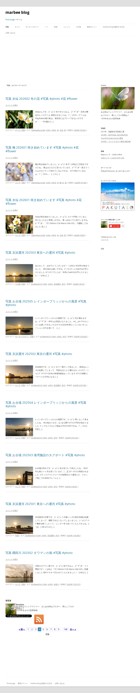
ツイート (105, 239)
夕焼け (56, 584)
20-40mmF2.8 (36, 284)
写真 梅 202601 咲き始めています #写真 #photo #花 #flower (42, 149)
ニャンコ (66, 27)
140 (65, 629)
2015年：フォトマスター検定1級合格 (116, 141)
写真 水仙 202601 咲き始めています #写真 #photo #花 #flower (43, 201)
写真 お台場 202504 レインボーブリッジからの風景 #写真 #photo (45, 404)
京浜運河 (57, 284)
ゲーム (18, 130)
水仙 (61, 130)
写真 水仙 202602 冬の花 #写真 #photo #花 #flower (41, 98)
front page (11, 683)
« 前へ (22, 629)
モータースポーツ (32, 27)
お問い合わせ (10, 33)
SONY (48, 130)
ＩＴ (46, 27)
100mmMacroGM (38, 130)
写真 (7, 27)
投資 (55, 27)
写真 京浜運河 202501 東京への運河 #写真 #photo (40, 504)
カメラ (17, 27)
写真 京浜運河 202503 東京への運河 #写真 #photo (40, 252)
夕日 (63, 284)
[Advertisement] (70, 60)
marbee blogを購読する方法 (113, 27)
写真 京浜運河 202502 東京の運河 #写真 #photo (38, 354)
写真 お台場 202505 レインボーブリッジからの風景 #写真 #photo (45, 303)
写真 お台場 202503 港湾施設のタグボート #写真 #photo (45, 455)
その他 (78, 27)
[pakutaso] (118, 210)
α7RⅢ (53, 130)
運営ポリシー (92, 27)
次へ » (73, 629)
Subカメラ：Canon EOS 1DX (112, 158)
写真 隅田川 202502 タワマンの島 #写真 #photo (39, 553)
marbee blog (17, 12)
